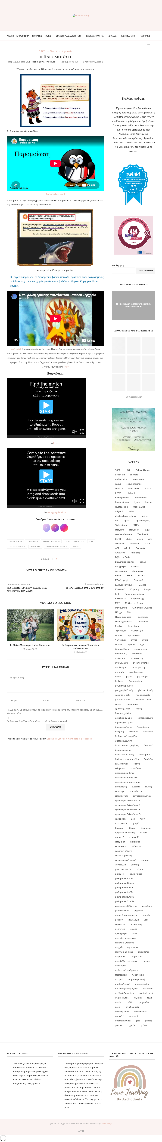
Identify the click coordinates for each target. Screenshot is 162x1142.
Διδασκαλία (137, 571)
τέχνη (150, 997)
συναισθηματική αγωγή (56, 547)
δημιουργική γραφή (124, 722)
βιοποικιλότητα (136, 681)
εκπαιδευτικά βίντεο (74, 541)
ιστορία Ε (134, 837)
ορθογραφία (121, 933)
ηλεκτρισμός (121, 823)
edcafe (148, 488)
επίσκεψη (120, 791)
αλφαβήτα (137, 653)
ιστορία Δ (119, 837)
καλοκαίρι (135, 841)
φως (138, 1020)
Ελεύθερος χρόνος (124, 584)
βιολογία (119, 681)
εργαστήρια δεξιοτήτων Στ (128, 814)
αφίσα (118, 676)
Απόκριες (135, 552)
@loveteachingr (134, 396)
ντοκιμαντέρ (136, 924)
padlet (131, 511)
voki (150, 539)
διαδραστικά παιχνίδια (126, 736)
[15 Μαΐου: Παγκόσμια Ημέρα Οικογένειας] (30, 625)
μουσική (119, 919)
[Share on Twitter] (64, 559)
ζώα (91, 541)
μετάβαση (147, 906)
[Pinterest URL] (118, 345)
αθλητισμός (121, 653)
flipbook (131, 493)
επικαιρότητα (121, 796)
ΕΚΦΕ (129, 575)
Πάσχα (118, 612)
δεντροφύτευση (145, 718)
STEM (136, 525)
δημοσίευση (143, 727)
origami (119, 511)
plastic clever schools (125, 516)
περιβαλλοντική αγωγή (126, 961)
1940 (128, 470)
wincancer (120, 543)
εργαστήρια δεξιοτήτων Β (127, 805)
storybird (119, 529)
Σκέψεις (119, 626)
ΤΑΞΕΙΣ (48, 36)
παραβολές (143, 952)
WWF (147, 543)
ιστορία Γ (144, 832)
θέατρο (132, 828)
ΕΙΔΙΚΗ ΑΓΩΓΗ (128, 36)
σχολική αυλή (146, 993)
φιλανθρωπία (140, 1011)
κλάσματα (136, 846)
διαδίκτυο (148, 731)
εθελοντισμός (121, 763)
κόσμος (145, 860)
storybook (134, 529)
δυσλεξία (148, 759)
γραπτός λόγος (122, 708)
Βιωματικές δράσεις (124, 562)
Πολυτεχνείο (143, 617)
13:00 (66, 367)
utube (129, 539)
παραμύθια (35, 547)
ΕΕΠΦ (118, 575)
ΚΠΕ (117, 594)
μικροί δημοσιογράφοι (126, 915)
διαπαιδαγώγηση (123, 740)
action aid (120, 474)
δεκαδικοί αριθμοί (123, 718)
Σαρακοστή (142, 621)
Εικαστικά (138, 580)
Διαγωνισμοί (121, 571)
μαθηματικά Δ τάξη (124, 892)
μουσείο (146, 915)
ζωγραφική (120, 818)
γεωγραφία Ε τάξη (124, 690)
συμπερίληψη (142, 984)
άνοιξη (145, 640)
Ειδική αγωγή (121, 580)
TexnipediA (142, 534)
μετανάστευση (122, 910)
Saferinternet (121, 525)
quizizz (128, 520)
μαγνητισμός (136, 874)
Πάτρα (130, 612)
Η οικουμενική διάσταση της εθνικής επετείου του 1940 (133, 305)
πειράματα (136, 956)
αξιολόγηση (121, 667)
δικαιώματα (144, 754)
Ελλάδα (142, 584)
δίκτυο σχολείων (123, 713)
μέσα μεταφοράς (123, 869)
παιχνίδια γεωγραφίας (126, 938)
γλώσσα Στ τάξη (144, 699)
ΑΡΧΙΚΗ (10, 36)
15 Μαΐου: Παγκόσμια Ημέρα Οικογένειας (30, 645)
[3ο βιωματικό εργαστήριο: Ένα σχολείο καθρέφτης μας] (80, 625)
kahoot (148, 502)
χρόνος (144, 1025)
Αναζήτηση (118, 265)
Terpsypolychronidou (56, 512)
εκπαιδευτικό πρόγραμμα (127, 782)
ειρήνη (137, 763)
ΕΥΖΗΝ (141, 575)
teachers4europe (123, 534)
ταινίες (75, 547)
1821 (117, 470)
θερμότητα (146, 828)
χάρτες (148, 1020)
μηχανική (138, 910)
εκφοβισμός (121, 786)
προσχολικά (138, 975)
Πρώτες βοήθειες (123, 621)
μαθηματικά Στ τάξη (124, 901)
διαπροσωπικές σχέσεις (127, 745)
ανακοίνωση (137, 658)
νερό (146, 919)
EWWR (118, 493)
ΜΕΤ (117, 603)
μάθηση (135, 864)
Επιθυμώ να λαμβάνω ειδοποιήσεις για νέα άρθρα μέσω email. (37, 721)
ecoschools (133, 488)
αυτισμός (119, 672)
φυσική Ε (119, 1016)
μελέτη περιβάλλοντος (126, 906)
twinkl (118, 539)
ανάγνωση (120, 658)
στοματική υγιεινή (136, 979)
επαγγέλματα (136, 791)
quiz (117, 520)
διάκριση (119, 731)
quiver (145, 516)
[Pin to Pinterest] (67, 559)
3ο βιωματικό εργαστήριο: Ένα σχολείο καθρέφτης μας (80, 647)
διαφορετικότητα (51, 541)
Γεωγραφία (120, 566)
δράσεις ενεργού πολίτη (127, 759)
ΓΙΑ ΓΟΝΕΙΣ (145, 36)
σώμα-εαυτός (121, 997)
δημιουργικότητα (123, 727)
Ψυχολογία (120, 640)
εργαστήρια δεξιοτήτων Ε (127, 809)
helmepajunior (122, 497)
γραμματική (32, 541)
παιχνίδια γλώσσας (17, 547)
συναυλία (148, 988)
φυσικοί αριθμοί (123, 1020)
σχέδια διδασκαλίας (124, 993)
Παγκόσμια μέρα (123, 617)
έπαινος (119, 644)
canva (118, 484)
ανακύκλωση (121, 662)
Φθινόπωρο (137, 630)
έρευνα (131, 644)
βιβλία (129, 676)
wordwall (135, 543)
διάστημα (133, 731)
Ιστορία (147, 589)
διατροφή (148, 745)
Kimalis (56, 443)
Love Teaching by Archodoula (40, 61)
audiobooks (121, 479)
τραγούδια (144, 1002)
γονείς (118, 704)
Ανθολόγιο (120, 552)
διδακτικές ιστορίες (124, 754)
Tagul (147, 529)
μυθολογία (133, 919)
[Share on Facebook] (61, 559)
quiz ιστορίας (143, 520)
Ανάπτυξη (141, 548)
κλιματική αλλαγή (123, 851)
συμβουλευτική (122, 984)
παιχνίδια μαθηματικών (126, 947)
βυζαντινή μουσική (124, 685)
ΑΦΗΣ (127, 548)
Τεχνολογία (120, 630)
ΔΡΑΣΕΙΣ (112, 36)
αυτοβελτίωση (136, 672)
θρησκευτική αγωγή (125, 832)
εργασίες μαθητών (142, 796)
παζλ (134, 933)
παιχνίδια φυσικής (124, 952)
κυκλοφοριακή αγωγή (125, 860)
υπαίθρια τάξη (133, 1007)
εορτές (148, 786)
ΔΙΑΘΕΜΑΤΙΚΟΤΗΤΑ (95, 36)
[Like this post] (58, 559)
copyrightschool (134, 484)
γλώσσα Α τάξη (145, 690)
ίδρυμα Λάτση (122, 649)
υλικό (117, 1007)
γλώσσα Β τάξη (15, 541)
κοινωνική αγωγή (123, 855)
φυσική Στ (134, 1016)
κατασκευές (121, 846)
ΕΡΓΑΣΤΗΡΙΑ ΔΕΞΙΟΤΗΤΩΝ (68, 36)
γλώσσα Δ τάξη (143, 695)
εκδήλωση (120, 768)
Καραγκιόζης (137, 598)
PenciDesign (106, 1123)
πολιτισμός (120, 965)
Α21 (117, 548)
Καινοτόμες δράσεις (134, 594)
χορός (132, 1025)
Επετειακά (120, 589)
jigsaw (137, 502)
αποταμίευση (138, 667)
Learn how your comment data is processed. (69, 738)
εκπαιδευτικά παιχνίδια (126, 777)
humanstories (122, 502)
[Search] (153, 45)
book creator (138, 479)
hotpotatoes (140, 497)
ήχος (142, 644)
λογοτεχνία (120, 864)
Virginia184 (16, 349)
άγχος (134, 640)
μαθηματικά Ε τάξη (124, 897)
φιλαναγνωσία (122, 1011)
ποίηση (146, 961)
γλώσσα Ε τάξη (122, 699)
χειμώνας (119, 1025)
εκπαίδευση (136, 768)
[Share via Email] (70, 559)
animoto (134, 474)
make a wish (139, 506)
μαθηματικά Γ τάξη (124, 887)
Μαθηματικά (121, 607)
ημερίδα (136, 823)
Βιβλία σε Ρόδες (123, 557)
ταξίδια (130, 1002)
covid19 (119, 488)
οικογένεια (120, 929)
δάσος (138, 708)
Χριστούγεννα (134, 635)
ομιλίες (133, 929)
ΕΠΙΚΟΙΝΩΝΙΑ (22, 36)
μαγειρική (119, 874)
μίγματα (140, 869)
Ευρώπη (134, 589)
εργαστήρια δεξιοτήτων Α (127, 800)
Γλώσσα (135, 566)
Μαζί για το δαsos (134, 603)
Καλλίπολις (120, 598)
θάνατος (119, 828)
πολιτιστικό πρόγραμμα (126, 970)
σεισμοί (118, 979)
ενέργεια (136, 786)
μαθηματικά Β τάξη (124, 883)
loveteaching (121, 506)
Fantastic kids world (55, 194)
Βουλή (143, 562)
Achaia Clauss (143, 470)
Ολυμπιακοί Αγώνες (142, 607)
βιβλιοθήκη (142, 676)
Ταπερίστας (133, 626)
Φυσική (118, 635)
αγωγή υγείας (140, 649)
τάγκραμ (138, 997)
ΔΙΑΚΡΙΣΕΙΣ (37, 36)
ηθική (142, 818)
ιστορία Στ (120, 841)
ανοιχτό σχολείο (141, 662)
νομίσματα (120, 924)
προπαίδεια (121, 975)
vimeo (140, 539)
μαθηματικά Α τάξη (124, 878)
